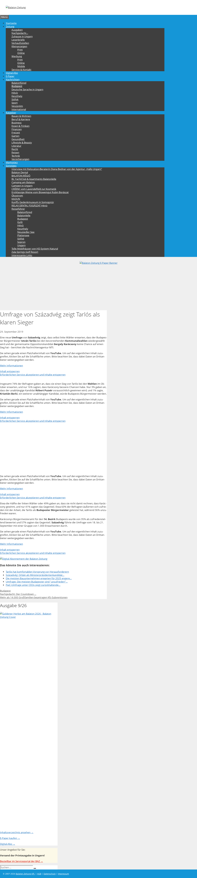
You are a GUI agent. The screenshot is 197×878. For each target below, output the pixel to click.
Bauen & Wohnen (21, 116)
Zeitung (10, 26)
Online (21, 53)
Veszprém (17, 106)
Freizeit (16, 132)
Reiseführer (18, 208)
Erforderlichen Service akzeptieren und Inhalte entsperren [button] (32, 374)
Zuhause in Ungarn (22, 36)
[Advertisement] (98, 286)
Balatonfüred (19, 82)
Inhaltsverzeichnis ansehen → (16, 832)
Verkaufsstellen (20, 43)
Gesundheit (18, 139)
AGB (39, 873)
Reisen (15, 152)
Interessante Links (22, 255)
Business (16, 122)
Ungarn (21, 245)
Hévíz (15, 92)
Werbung (17, 56)
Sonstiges (11, 165)
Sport (15, 102)
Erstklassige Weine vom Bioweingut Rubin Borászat (40, 192)
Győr (20, 222)
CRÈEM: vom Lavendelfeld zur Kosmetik (34, 189)
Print (20, 49)
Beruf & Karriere (21, 119)
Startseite (11, 23)
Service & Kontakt (21, 69)
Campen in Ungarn (22, 185)
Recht (15, 149)
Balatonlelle (23, 215)
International (19, 109)
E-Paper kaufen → (10, 838)
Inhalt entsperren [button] (10, 371)
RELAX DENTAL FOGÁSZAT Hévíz (29, 205)
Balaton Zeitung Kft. (25, 873)
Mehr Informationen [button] (11, 365)
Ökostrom (17, 195)
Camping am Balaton (23, 182)
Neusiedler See (25, 232)
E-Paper (10, 76)
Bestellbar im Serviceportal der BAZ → (21, 861)
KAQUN (16, 199)
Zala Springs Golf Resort (25, 252)
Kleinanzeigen (19, 46)
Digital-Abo (12, 73)
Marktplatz (12, 162)
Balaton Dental (20, 172)
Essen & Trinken (20, 126)
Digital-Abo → (7, 844)
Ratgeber (11, 112)
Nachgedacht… (20, 33)
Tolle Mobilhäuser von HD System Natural (35, 248)
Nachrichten (12, 79)
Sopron (21, 242)
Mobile (21, 66)
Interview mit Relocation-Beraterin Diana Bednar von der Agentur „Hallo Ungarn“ (57, 169)
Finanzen (17, 129)
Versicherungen (20, 159)
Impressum (63, 873)
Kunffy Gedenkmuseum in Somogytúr (33, 202)
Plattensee (23, 235)
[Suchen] (35, 868)
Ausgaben (17, 29)
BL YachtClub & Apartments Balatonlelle (34, 179)
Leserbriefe (18, 39)
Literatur (16, 145)
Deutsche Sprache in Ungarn (27, 89)
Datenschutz (50, 873)
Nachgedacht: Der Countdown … (18, 594)
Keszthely (17, 96)
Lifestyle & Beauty (22, 142)
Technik (16, 155)
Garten (15, 136)
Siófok (15, 99)
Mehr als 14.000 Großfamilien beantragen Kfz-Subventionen (33, 597)
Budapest (17, 86)
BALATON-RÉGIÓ (21, 175)
